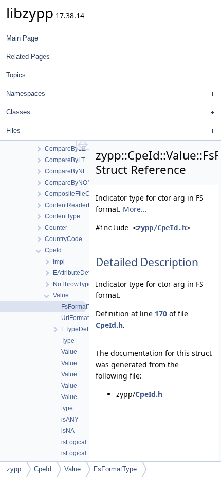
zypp (14, 469)
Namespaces (25, 93)
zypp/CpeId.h (161, 228)
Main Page (22, 38)
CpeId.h (109, 325)
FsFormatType (115, 469)
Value (72, 469)
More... (135, 209)
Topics (16, 75)
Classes (18, 112)
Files (13, 130)
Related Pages (28, 57)
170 (161, 313)
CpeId (42, 469)
